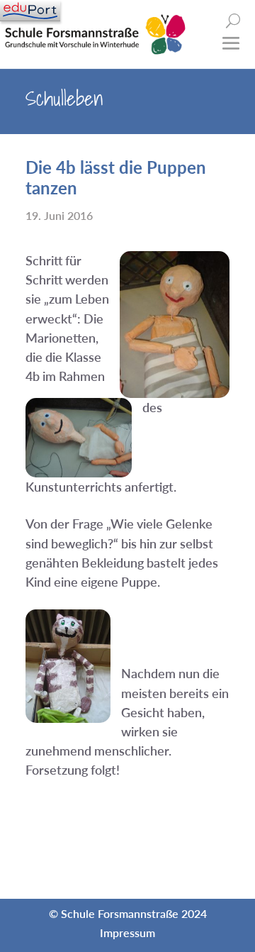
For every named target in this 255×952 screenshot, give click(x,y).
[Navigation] (30, 10)
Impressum (127, 932)
